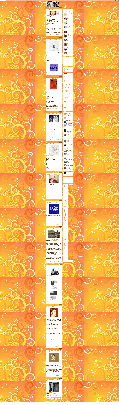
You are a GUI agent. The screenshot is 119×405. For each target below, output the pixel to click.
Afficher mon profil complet (69, 173)
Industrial (50, 396)
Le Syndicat (55, 393)
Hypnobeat (57, 103)
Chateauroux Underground (52, 109)
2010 (65, 80)
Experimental (56, 109)
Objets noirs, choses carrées (67, 51)
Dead (64, 198)
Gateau (64, 211)
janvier (65, 107)
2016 (65, 75)
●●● (64, 10)
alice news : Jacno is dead (50, 306)
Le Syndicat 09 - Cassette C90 (49, 392)
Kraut (64, 218)
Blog (64, 187)
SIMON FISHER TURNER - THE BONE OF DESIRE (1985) (69, 153)
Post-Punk (65, 238)
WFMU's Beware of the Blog (66, 71)
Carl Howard (55, 16)
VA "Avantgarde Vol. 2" (69, 43)
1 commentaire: (53, 108)
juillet (65, 102)
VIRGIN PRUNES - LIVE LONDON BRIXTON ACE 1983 (68, 84)
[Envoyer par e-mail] (55, 108)
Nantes (64, 225)
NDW (64, 227)
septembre (66, 100)
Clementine (65, 193)
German (64, 212)
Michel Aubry (65, 220)
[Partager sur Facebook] (57, 34)
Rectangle (47, 328)
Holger (64, 214)
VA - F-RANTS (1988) (49, 9)
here (52, 32)
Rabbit (64, 242)
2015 (65, 76)
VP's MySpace (47, 219)
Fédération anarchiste (51, 254)
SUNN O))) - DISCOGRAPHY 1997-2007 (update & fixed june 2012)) (69, 144)
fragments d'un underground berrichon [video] (69, 140)
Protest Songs (65, 239)
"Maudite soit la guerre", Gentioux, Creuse (52, 228)
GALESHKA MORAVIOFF (49, 23)
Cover (64, 196)
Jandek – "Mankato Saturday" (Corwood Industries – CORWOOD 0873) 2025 (69, 14)
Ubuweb (64, 70)
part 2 (59, 106)
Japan (64, 217)
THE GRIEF (48, 101)
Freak (64, 205)
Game (64, 210)
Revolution (65, 245)
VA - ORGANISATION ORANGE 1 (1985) (52, 78)
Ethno (64, 202)
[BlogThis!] (56, 34)
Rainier (64, 243)
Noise (52, 396)
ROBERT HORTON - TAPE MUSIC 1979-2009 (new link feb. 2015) (69, 167)
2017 (65, 74)
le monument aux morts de (56, 240)
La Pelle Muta (65, 21)
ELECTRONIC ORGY (66, 34)
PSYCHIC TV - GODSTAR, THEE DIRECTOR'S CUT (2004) (68, 97)
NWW (64, 229)
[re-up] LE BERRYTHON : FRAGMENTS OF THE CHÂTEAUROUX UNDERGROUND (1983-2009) (69, 149)
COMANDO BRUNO (48, 97)
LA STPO (47, 21)
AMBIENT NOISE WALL (66, 47)
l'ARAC (54, 254)
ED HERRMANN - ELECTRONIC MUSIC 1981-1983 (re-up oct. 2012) (69, 117)
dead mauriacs (65, 199)
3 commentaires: (53, 34)
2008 (65, 108)
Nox (47, 24)
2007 (65, 109)
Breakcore (65, 189)
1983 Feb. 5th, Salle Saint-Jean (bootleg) (49, 155)
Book (64, 188)
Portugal (64, 237)
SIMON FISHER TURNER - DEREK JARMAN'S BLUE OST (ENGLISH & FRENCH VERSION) (69, 122)
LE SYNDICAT (48, 100)
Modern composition (65, 221)
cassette (48, 109)
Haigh (64, 213)
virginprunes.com (50, 72)
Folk (64, 204)
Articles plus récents (48, 398)
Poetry (64, 234)
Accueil (54, 398)
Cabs (64, 190)
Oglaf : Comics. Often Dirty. (66, 69)
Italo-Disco (65, 216)
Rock (64, 247)
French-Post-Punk (58, 109)
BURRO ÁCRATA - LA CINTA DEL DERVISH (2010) (69, 125)
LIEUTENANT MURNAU (49, 98)
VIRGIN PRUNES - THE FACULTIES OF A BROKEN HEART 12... (68, 92)
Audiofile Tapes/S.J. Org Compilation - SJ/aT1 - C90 (50, 15)
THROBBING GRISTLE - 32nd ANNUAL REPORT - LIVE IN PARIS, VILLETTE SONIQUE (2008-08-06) (67, 114)
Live (64, 219)
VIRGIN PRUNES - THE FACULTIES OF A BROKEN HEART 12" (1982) (52, 203)
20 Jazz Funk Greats (66, 68)
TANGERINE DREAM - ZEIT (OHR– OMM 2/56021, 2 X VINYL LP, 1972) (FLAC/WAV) (69, 35)
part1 (57, 106)
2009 (65, 81)
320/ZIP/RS (55, 53)
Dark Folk (65, 197)
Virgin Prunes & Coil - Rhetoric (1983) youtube (53, 174)
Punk (64, 241)
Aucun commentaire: (53, 139)
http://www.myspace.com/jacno (49, 318)
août (65, 101)
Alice (64, 185)
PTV (64, 240)
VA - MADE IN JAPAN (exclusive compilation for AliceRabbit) (69, 134)
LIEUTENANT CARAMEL (49, 19)
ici (52, 158)
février (65, 106)
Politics (48, 262)
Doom (64, 200)
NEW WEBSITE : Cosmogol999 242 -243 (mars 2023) (69, 40)
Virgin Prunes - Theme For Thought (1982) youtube (53, 113)
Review (64, 244)
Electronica (65, 201)
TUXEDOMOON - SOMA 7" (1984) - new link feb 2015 (67, 94)
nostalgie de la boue (66, 17)
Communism (65, 195)
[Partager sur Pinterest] (58, 34)
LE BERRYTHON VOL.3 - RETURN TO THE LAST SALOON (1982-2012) (68, 130)
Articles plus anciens (59, 398)
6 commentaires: (53, 375)
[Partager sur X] (56, 108)
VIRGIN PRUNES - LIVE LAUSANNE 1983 (52, 143)
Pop (64, 236)
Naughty (64, 226)
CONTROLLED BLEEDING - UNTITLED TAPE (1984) (67, 98)
